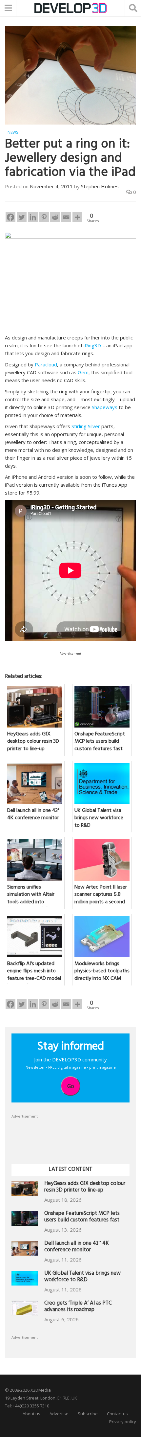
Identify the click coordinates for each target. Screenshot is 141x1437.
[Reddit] (55, 217)
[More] (77, 217)
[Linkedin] (33, 217)
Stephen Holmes (100, 186)
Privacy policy (122, 1422)
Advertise (59, 1414)
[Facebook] (10, 217)
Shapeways (104, 407)
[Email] (66, 217)
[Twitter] (22, 217)
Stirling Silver (85, 426)
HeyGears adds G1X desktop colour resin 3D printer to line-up (84, 1187)
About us (31, 1414)
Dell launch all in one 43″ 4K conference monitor (76, 1247)
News (13, 132)
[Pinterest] (44, 217)
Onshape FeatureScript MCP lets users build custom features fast (82, 1217)
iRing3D (92, 345)
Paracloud (46, 364)
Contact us (117, 1414)
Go (70, 1086)
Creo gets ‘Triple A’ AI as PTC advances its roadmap (78, 1307)
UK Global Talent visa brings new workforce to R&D (82, 1277)
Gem (83, 372)
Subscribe (88, 1414)
